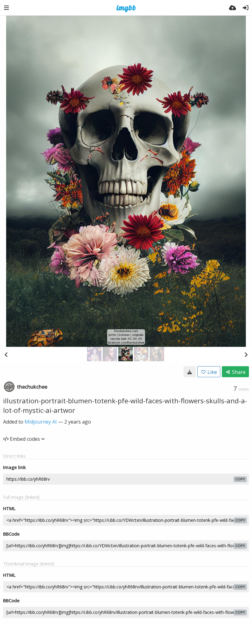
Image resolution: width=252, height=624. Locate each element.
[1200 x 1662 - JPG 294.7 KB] (189, 371)
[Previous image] (6, 354)
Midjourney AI (41, 421)
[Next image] (246, 354)
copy (240, 479)
